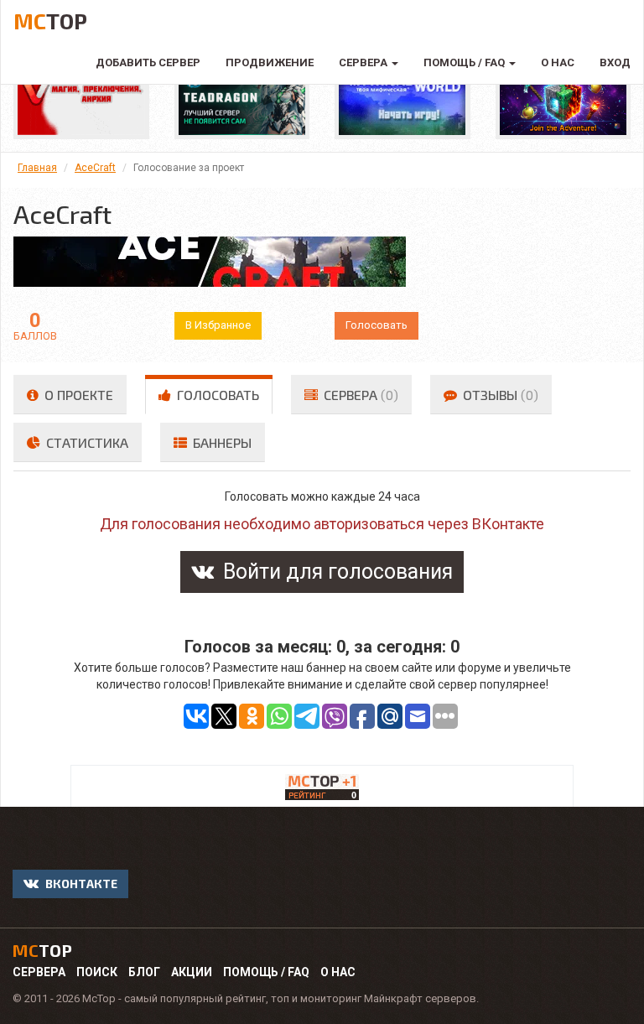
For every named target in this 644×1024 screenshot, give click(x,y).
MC (50, 21)
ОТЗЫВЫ (499, 395)
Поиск (96, 972)
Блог (144, 972)
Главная (37, 168)
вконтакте (80, 883)
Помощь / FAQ (266, 972)
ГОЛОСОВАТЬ (216, 395)
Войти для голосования (335, 571)
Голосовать (376, 325)
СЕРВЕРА (359, 395)
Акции (191, 972)
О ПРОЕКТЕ (77, 395)
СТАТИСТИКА (85, 442)
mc (42, 950)
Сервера (39, 972)
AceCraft (95, 168)
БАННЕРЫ (221, 442)
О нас (338, 972)
